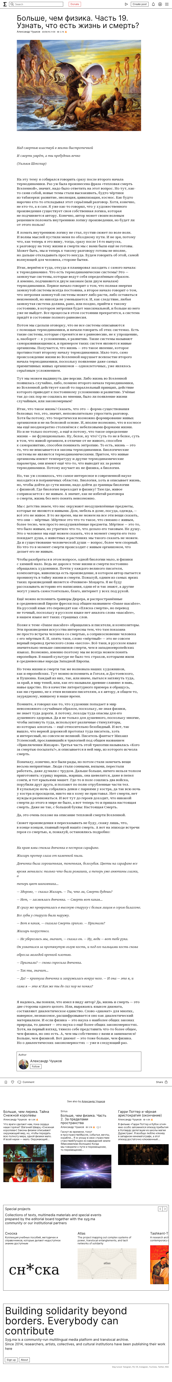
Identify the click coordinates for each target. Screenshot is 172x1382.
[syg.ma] (5, 4)
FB (133, 1367)
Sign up (11, 1359)
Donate (75, 4)
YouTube (153, 1367)
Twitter (161, 1367)
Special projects (17, 1209)
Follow (36, 1066)
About (24, 1359)
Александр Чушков (28, 31)
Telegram (127, 1367)
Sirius (64, 1111)
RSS (167, 1367)
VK (137, 1367)
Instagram (143, 1367)
